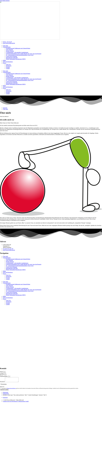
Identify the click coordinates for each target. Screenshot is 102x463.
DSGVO (2, 386)
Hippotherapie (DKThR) (12, 57)
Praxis (4, 63)
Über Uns (8, 64)
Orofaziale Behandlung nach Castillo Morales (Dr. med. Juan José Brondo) (23, 53)
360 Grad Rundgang (8, 61)
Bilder (4, 60)
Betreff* (2, 374)
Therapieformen (7, 47)
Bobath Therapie (10, 51)
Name (1, 371)
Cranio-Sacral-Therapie (11, 56)
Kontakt (8, 67)
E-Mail (2, 373)
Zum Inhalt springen (5, 0)
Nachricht (2, 381)
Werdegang (8, 65)
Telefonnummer (4, 376)
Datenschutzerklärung (11, 388)
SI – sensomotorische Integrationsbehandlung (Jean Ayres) (19, 55)
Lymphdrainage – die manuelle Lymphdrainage (17, 52)
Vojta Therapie (9, 49)
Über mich (5, 45)
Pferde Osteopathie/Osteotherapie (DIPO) (16, 59)
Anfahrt (8, 68)
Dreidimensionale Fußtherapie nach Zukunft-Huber (18, 48)
